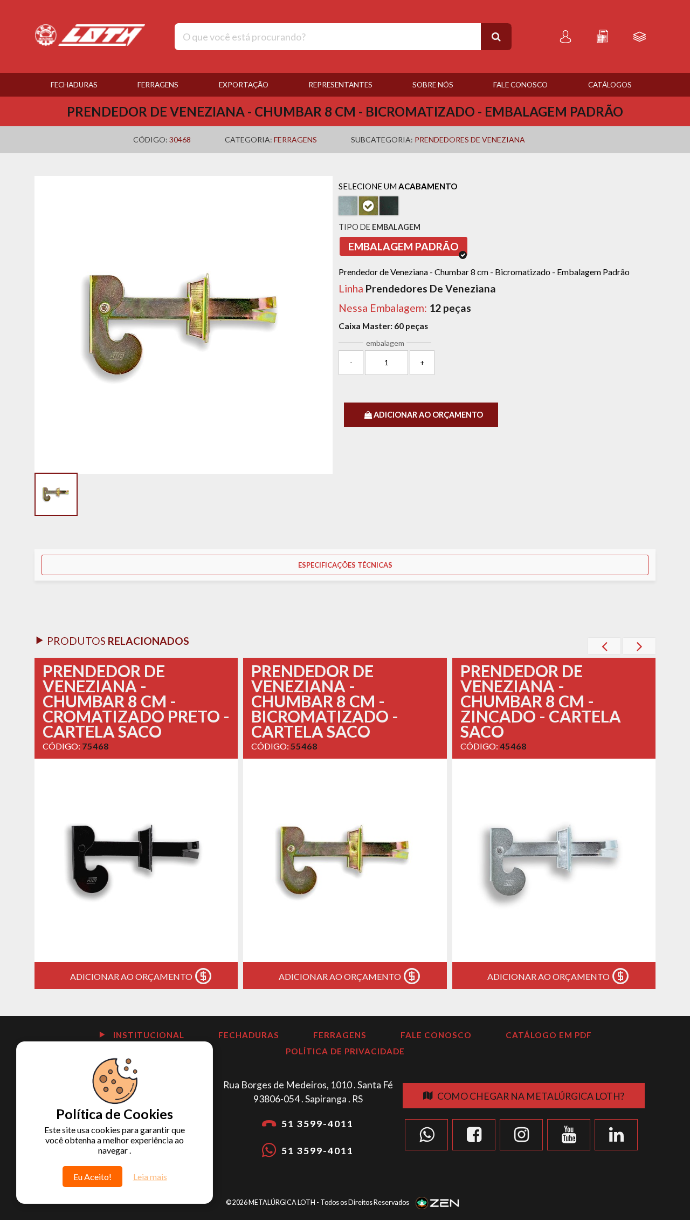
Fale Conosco (520, 84)
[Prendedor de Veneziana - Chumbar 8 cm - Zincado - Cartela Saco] (554, 860)
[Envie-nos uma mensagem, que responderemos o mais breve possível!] (426, 1134)
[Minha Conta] (565, 36)
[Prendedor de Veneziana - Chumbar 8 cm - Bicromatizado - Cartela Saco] (344, 860)
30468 (180, 139)
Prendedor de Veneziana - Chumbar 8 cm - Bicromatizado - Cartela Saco (324, 701)
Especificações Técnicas (345, 565)
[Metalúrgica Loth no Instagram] (521, 1134)
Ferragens (157, 84)
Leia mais (150, 1176)
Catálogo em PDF (549, 1035)
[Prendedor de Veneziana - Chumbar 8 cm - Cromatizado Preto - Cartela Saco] (136, 860)
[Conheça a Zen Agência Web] (437, 1202)
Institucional (147, 1035)
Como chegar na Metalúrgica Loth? (530, 1096)
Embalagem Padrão (403, 246)
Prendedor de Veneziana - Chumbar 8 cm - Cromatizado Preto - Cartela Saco (136, 701)
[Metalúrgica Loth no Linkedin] (616, 1134)
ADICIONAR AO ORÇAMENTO (427, 414)
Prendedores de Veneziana (470, 139)
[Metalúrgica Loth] (89, 28)
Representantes (340, 84)
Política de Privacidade (345, 1051)
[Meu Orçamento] (602, 36)
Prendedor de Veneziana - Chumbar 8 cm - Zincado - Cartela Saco (540, 701)
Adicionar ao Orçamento (131, 976)
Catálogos (610, 84)
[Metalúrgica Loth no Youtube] (568, 1134)
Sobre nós (432, 84)
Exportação (243, 84)
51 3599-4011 (317, 1123)
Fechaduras (74, 84)
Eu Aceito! (92, 1176)
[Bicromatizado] (368, 205)
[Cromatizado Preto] (389, 205)
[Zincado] (348, 205)
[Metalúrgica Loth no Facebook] (473, 1134)
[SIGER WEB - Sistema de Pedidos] (639, 36)
